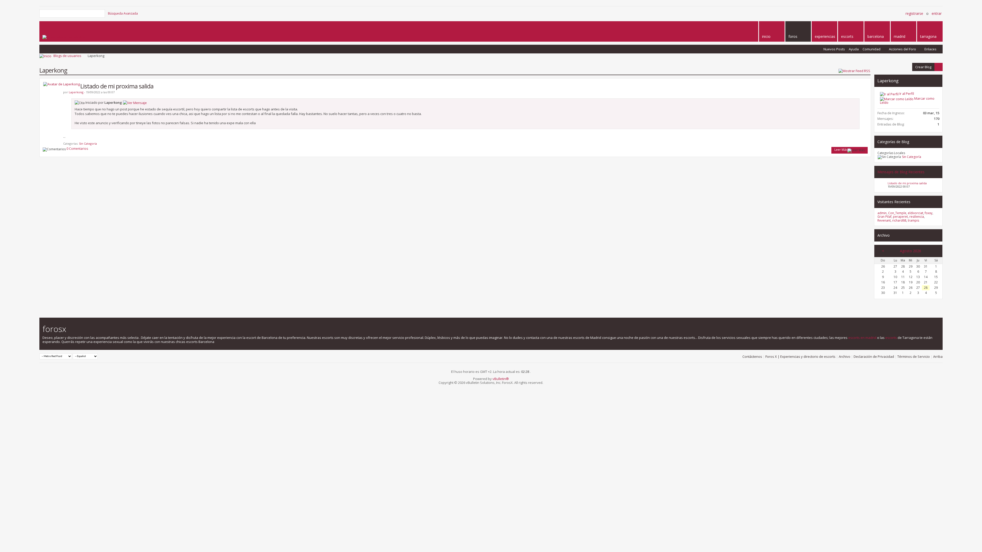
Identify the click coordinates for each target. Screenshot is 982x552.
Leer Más (840, 149)
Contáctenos (752, 356)
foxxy (928, 213)
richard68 (899, 220)
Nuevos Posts (834, 49)
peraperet (900, 216)
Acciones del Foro (902, 49)
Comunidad (871, 49)
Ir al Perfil (906, 93)
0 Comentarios (77, 148)
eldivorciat (915, 213)
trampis (913, 220)
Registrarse (914, 13)
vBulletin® (501, 378)
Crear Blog (921, 66)
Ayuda (854, 49)
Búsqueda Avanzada (123, 13)
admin (882, 213)
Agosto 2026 (910, 250)
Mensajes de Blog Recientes (900, 171)
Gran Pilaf (884, 216)
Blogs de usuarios (67, 55)
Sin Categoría (88, 143)
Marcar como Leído (907, 100)
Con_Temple (897, 213)
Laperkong (888, 81)
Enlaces (930, 49)
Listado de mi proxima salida (116, 86)
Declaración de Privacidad (874, 356)
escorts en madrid (862, 337)
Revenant (884, 220)
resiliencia (916, 216)
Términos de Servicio (913, 356)
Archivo (844, 356)
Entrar (937, 13)
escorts (891, 337)
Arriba (938, 356)
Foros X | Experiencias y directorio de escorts (800, 356)
